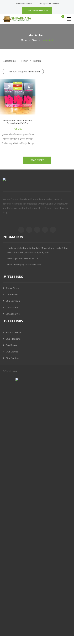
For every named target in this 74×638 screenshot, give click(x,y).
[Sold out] (21, 103)
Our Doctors (12, 358)
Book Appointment (38, 10)
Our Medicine (13, 338)
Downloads (12, 294)
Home (24, 40)
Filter (24, 60)
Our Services (13, 300)
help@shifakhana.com (49, 3)
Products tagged (25, 71)
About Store (12, 288)
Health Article (13, 332)
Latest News (13, 313)
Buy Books (11, 345)
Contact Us (12, 307)
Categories (9, 60)
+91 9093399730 (24, 3)
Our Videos (12, 351)
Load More (37, 160)
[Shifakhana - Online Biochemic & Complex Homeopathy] (17, 18)
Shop (34, 40)
